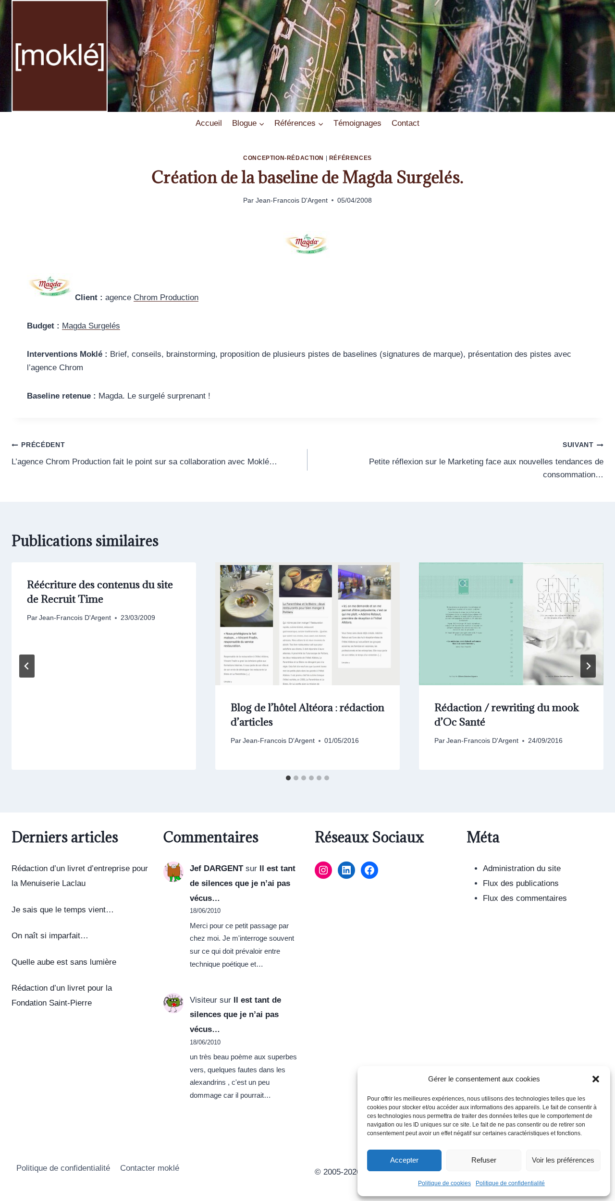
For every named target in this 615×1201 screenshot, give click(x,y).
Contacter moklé (149, 1168)
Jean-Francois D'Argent (292, 200)
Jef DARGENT (216, 868)
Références (350, 158)
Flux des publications (521, 883)
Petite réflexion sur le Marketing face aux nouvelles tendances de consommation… (486, 460)
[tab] (288, 778)
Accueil (209, 123)
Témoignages (357, 123)
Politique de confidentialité (510, 1183)
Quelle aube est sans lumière (64, 962)
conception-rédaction (283, 158)
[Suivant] (588, 666)
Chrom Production (166, 297)
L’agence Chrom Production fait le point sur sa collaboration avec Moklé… (144, 453)
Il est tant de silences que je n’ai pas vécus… (242, 883)
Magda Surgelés (91, 325)
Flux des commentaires (525, 898)
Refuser (483, 1160)
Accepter (404, 1160)
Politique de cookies (444, 1183)
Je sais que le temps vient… (63, 909)
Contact (405, 123)
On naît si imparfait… (50, 935)
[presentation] (307, 623)
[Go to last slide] (27, 666)
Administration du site (522, 868)
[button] (596, 1079)
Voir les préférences (563, 1160)
